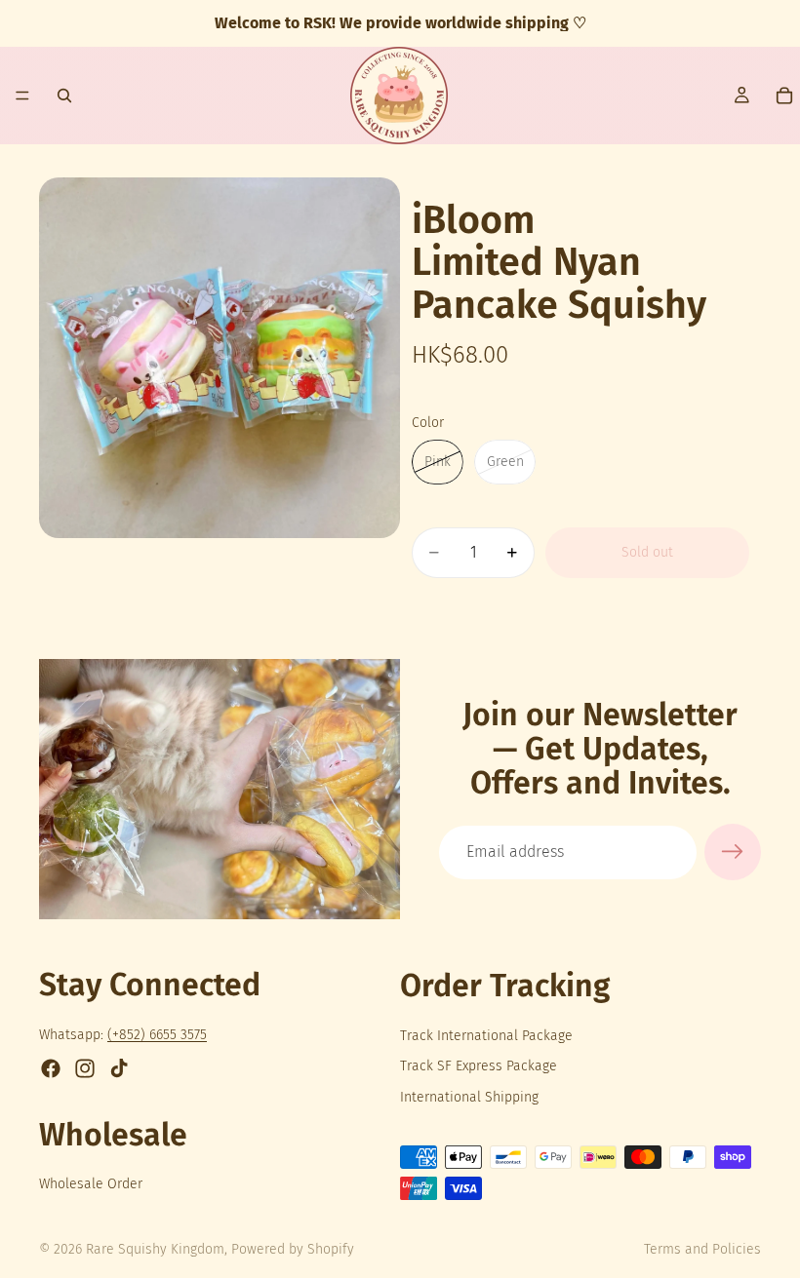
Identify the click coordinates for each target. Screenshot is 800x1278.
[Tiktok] (119, 1068)
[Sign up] (732, 852)
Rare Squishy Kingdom (155, 1249)
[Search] (64, 95)
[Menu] (22, 95)
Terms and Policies (702, 1249)
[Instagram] (85, 1068)
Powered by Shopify (292, 1249)
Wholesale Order (90, 1184)
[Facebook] (50, 1068)
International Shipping (469, 1097)
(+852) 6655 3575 (157, 1035)
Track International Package (486, 1035)
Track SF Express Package (478, 1067)
